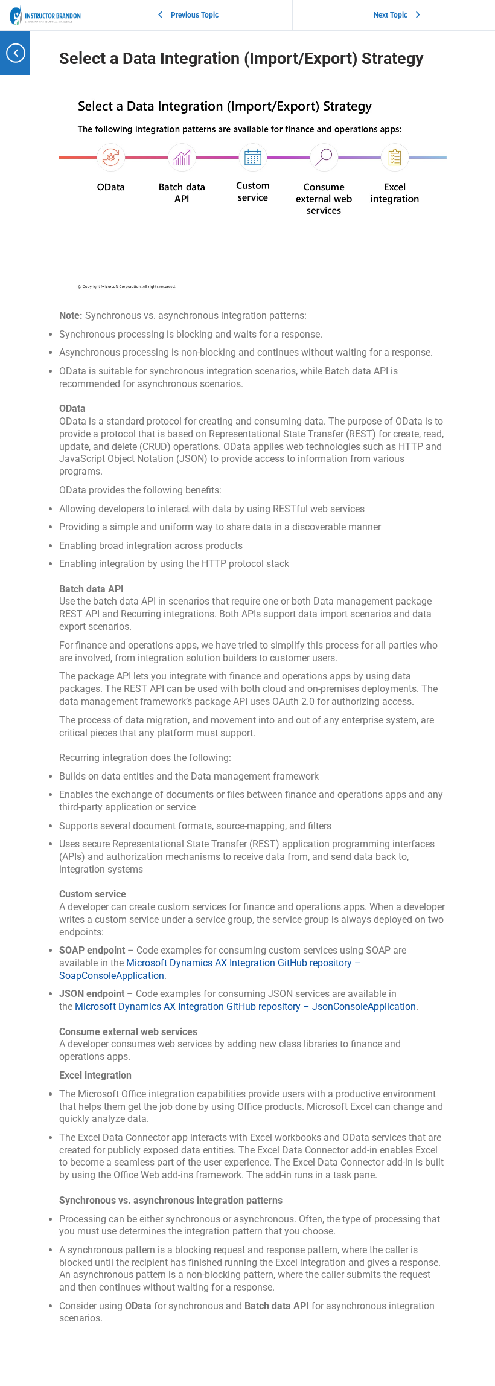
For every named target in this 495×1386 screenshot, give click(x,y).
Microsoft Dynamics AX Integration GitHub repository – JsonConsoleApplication (245, 1006)
